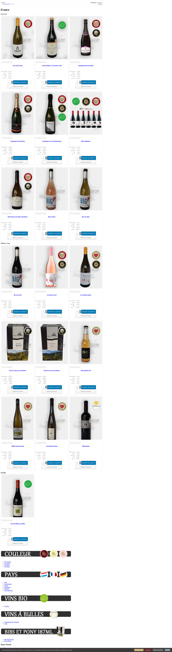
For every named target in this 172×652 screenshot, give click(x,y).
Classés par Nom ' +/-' (7, 4)
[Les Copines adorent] (86, 288)
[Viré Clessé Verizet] (18, 58)
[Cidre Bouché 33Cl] (86, 363)
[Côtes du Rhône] (52, 58)
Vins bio (6, 606)
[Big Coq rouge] (18, 288)
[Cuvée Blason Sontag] (52, 439)
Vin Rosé (7, 565)
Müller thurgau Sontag (17, 446)
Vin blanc (7, 566)
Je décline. (148, 650)
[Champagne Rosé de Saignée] (86, 58)
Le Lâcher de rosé (52, 295)
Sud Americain (8, 590)
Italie (5, 582)
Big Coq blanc (86, 216)
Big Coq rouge (18, 295)
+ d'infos (167, 650)
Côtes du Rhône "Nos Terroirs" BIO (52, 65)
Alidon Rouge (85, 446)
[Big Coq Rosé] (52, 210)
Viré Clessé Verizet (18, 65)
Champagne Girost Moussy (17, 141)
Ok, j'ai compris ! (139, 650)
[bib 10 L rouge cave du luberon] (18, 363)
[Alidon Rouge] (86, 439)
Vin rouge (7, 563)
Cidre (5, 623)
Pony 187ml (7, 641)
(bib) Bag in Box (9, 639)
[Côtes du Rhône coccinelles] (18, 516)
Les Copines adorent (85, 295)
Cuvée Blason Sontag (51, 446)
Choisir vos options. (158, 650)
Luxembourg (8, 584)
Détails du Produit (18, 86)
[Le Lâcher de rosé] (52, 288)
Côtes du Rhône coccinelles (17, 523)
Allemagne (7, 587)
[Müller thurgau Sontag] (18, 439)
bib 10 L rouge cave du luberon (17, 370)
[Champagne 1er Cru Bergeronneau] (52, 134)
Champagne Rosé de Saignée (86, 65)
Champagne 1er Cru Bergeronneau (51, 141)
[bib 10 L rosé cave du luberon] (52, 363)
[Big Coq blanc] (86, 210)
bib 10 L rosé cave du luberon (52, 370)
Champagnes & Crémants (11, 622)
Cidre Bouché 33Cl (86, 370)
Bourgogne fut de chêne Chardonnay (18, 216)
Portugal (6, 589)
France (6, 585)
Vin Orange (7, 562)
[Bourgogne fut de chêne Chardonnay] (18, 210)
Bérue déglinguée (85, 141)
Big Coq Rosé (51, 216)
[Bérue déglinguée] (86, 134)
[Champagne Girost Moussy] (18, 134)
